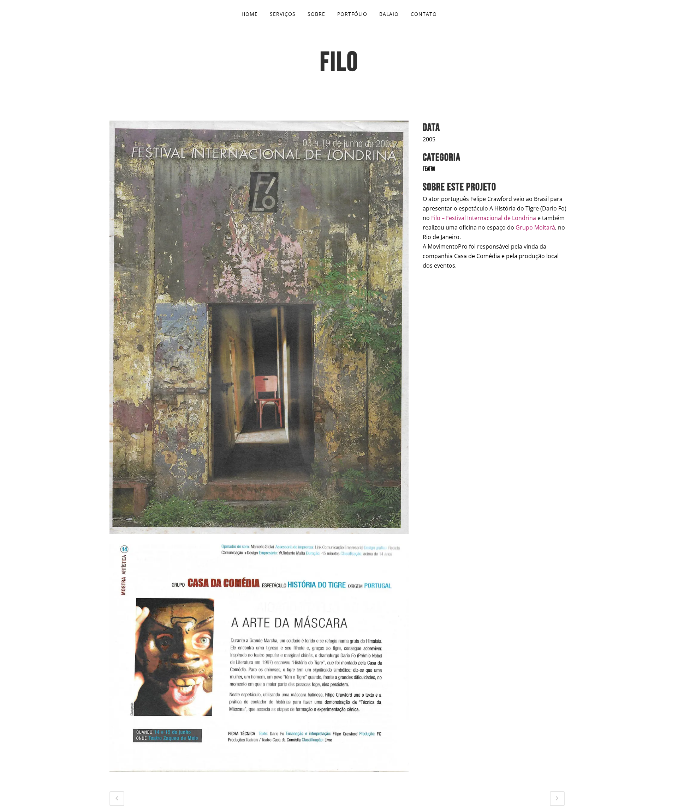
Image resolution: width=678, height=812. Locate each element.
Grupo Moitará (535, 227)
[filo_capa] (259, 539)
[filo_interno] (259, 776)
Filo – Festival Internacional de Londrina (483, 218)
